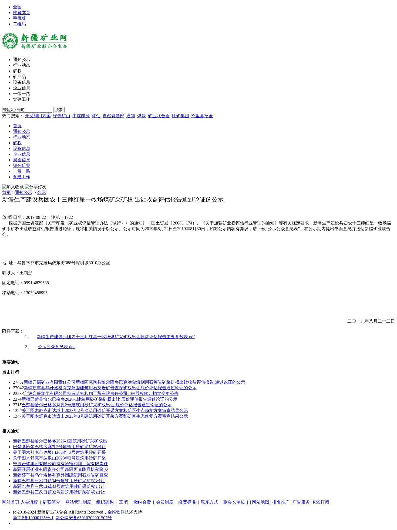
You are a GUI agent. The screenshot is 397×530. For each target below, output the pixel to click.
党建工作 (21, 99)
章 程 (124, 502)
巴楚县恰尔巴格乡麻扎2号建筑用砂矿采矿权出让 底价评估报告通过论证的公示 (97, 404)
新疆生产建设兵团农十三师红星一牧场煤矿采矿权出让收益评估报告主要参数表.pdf (116, 336)
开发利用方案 (38, 115)
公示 (41, 192)
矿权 (17, 71)
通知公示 (21, 59)
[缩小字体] (10, 216)
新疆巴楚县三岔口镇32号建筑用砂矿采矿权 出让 (59, 492)
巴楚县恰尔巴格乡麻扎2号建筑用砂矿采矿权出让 (59, 446)
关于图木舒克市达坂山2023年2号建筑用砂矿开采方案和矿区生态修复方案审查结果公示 (105, 410)
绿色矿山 (61, 115)
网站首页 (10, 502)
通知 (130, 115)
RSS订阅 (321, 502)
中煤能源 (81, 115)
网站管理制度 (78, 502)
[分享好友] (35, 187)
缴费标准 (187, 502)
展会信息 (21, 159)
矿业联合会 (159, 115)
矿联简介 (51, 502)
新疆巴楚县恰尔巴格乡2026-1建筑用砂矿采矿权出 (60, 441)
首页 (17, 125)
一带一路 (21, 93)
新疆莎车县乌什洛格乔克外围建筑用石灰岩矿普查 (60, 475)
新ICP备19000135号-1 (33, 517)
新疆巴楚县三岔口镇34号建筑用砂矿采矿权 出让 (59, 480)
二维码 (19, 24)
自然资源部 (113, 115)
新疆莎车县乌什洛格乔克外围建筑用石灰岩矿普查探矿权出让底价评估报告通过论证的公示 (110, 387)
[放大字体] (4, 216)
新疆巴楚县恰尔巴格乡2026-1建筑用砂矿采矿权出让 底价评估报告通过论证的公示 (99, 399)
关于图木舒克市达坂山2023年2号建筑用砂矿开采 (59, 458)
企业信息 (21, 88)
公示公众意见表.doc (56, 346)
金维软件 (116, 512)
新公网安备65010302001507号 (84, 517)
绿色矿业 (21, 165)
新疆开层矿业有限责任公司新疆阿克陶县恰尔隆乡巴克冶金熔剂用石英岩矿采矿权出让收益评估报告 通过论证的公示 (134, 382)
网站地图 (260, 502)
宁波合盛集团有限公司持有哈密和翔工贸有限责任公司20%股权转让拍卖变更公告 (101, 393)
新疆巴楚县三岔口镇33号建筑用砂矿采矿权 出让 (59, 486)
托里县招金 (202, 115)
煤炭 (141, 115)
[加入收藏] (13, 187)
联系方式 (209, 502)
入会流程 (29, 502)
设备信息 (21, 82)
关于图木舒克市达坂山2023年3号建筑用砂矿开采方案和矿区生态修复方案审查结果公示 (105, 416)
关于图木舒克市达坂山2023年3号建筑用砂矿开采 (59, 452)
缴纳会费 (142, 502)
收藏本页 (21, 12)
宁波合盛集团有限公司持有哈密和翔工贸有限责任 (60, 463)
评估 (96, 115)
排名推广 (281, 502)
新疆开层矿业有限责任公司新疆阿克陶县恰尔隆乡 (60, 469)
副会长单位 (234, 502)
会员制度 (164, 502)
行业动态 (21, 65)
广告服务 (301, 502)
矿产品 (19, 76)
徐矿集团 (180, 115)
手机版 (19, 18)
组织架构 (105, 502)
